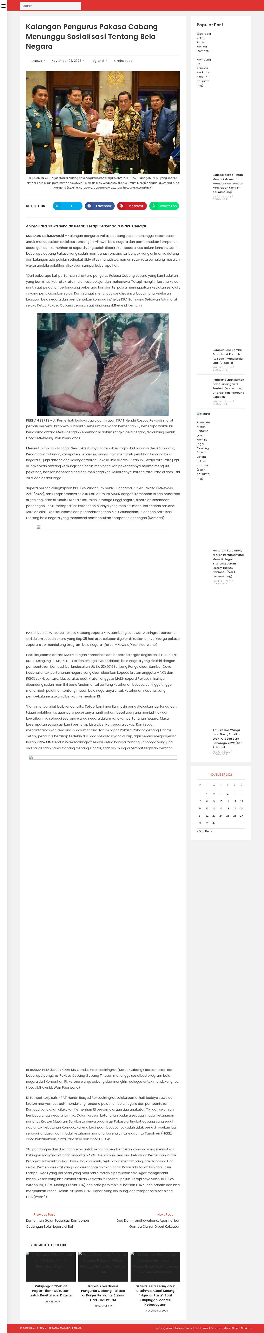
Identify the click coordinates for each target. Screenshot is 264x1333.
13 (241, 801)
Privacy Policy (183, 1328)
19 (234, 808)
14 (200, 808)
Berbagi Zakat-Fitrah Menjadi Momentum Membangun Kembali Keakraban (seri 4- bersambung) (228, 183)
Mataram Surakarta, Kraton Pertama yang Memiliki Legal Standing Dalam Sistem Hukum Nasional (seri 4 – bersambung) (228, 563)
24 (220, 815)
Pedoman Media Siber (224, 1328)
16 (213, 808)
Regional (97, 61)
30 (213, 823)
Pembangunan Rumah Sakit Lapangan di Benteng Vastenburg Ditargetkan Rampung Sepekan (228, 388)
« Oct (200, 831)
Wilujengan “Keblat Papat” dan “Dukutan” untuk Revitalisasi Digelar (51, 1291)
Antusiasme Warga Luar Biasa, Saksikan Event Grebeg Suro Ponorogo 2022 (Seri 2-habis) (227, 738)
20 (241, 808)
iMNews (36, 61)
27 (241, 815)
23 (213, 815)
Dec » (208, 831)
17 (220, 808)
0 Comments (220, 199)
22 (207, 815)
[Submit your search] (77, 5)
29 (207, 823)
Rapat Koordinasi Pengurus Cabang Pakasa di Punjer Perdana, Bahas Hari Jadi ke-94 (103, 1293)
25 (227, 815)
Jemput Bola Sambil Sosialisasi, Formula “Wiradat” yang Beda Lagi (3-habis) (228, 356)
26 (234, 815)
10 (220, 801)
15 (207, 808)
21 (200, 815)
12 (234, 801)
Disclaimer (201, 1328)
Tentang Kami (163, 1328)
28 (200, 823)
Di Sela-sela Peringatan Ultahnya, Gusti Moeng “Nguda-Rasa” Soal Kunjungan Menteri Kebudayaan (155, 1295)
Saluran (246, 1328)
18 (227, 808)
